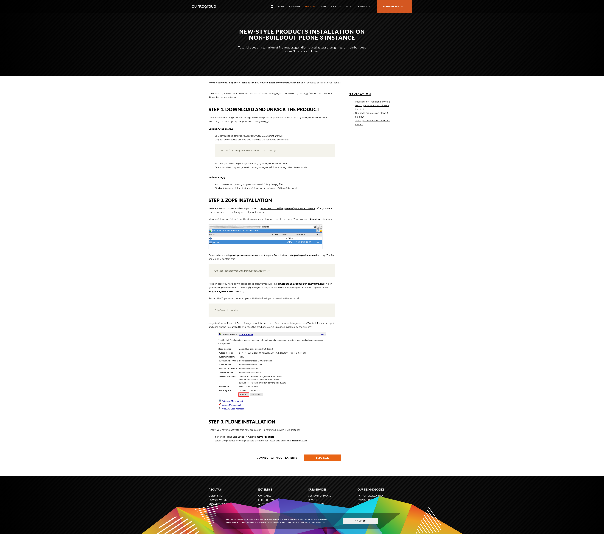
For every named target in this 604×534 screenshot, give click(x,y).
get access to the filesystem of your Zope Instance (287, 208)
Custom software (319, 495)
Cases (323, 6)
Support (233, 83)
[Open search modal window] (272, 6)
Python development (371, 495)
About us (336, 6)
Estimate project (394, 6)
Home (281, 6)
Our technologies (371, 489)
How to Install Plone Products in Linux (281, 83)
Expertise (294, 6)
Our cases (264, 495)
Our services (317, 489)
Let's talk (322, 458)
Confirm (360, 521)
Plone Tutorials (249, 83)
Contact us (363, 6)
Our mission (216, 495)
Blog (349, 6)
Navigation (360, 94)
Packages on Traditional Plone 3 (372, 102)
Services (310, 6)
